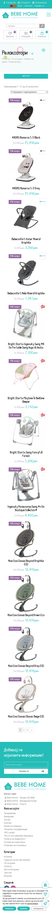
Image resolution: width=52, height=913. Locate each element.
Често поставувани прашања (18, 835)
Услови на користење (14, 842)
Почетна (6, 59)
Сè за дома (17, 59)
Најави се (39, 6)
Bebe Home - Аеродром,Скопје (22, 801)
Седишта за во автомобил (17, 860)
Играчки (8, 876)
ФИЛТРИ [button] (26, 76)
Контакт (29, 6)
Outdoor (8, 866)
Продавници (41, 2)
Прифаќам (9, 909)
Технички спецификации (15, 829)
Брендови (9, 816)
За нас (7, 819)
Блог (20, 6)
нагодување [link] (32, 903)
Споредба (26, 37)
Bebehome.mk (20, 15)
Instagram (25, 2)
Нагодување (39, 909)
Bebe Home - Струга (16, 804)
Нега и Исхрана (11, 869)
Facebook (11, 2)
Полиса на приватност (15, 839)
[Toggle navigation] (48, 14)
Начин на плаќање (13, 826)
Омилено (10, 37)
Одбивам (23, 909)
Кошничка (42, 37)
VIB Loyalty (9, 832)
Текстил (8, 872)
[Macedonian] (15, 6)
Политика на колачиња (15, 845)
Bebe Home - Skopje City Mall (20, 797)
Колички (8, 856)
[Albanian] (11, 6)
